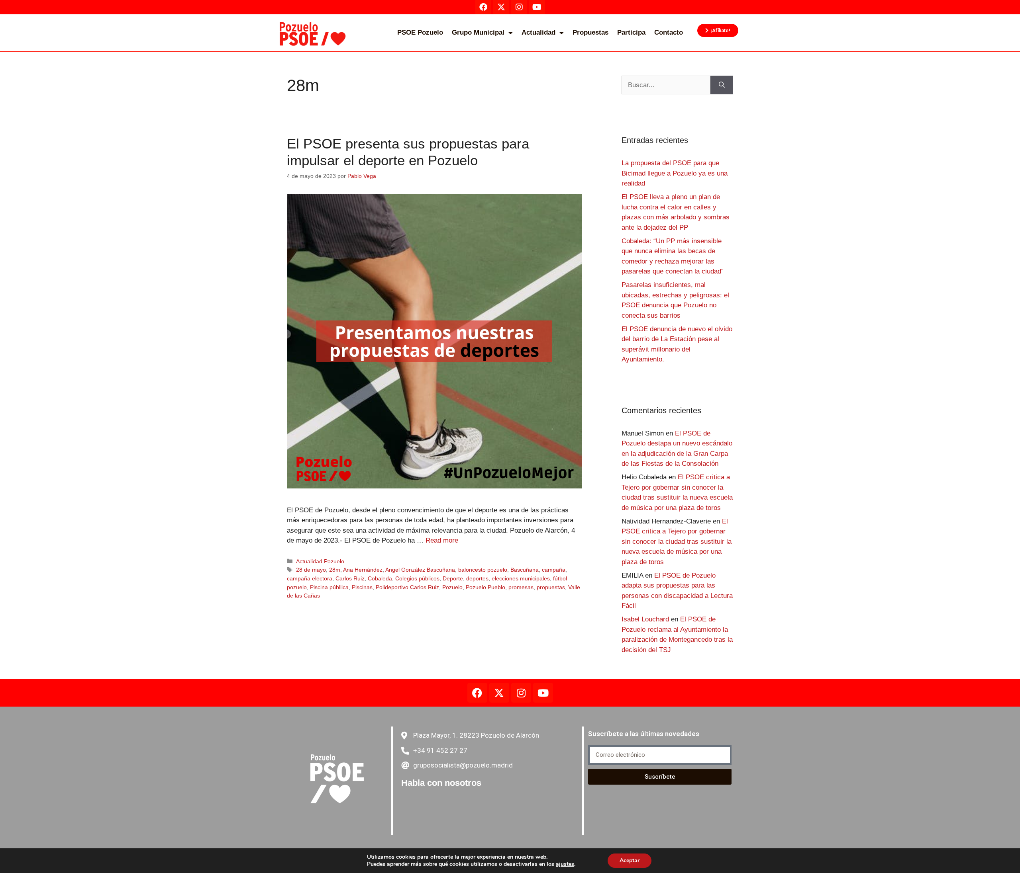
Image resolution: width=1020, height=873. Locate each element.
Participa (631, 32)
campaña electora (309, 578)
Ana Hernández (362, 569)
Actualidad (538, 32)
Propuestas (590, 32)
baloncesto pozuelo (482, 569)
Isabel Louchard (645, 619)
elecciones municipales (521, 578)
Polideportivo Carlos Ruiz (407, 587)
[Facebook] (477, 693)
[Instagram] (521, 693)
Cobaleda (380, 578)
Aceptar (629, 860)
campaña (553, 569)
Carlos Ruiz (350, 578)
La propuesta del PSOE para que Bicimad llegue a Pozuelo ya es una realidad (675, 173)
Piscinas (362, 587)
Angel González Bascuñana (420, 569)
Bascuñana (524, 569)
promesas (521, 587)
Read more (442, 540)
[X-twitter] (499, 693)
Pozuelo (452, 587)
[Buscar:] (666, 85)
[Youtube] (543, 693)
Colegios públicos (417, 578)
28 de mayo (311, 569)
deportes (477, 578)
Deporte (453, 578)
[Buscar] (721, 85)
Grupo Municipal (478, 32)
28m (334, 569)
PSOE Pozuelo (420, 32)
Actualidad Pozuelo (320, 561)
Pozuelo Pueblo (485, 587)
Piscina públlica (329, 587)
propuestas (551, 587)
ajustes (565, 864)
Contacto (668, 32)
